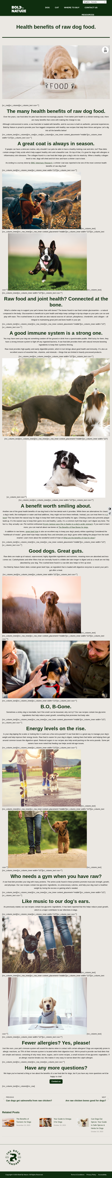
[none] (95, 1)
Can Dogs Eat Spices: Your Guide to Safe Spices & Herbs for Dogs (99, 1123)
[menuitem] (95, 1)
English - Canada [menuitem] (90, 2)
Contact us (56, 1081)
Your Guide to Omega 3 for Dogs (62, 1120)
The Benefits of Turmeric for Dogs (23, 1120)
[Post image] (8, 1122)
